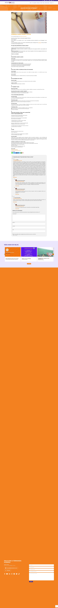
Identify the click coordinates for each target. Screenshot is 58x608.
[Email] (21, 153)
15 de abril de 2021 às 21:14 (17, 198)
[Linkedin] (18, 153)
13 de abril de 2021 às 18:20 (19, 181)
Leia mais (29, 263)
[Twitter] (19, 153)
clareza (39, 42)
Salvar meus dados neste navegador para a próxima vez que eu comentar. (24, 234)
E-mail (14, 226)
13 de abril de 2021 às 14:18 (17, 160)
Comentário (15, 213)
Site (13, 229)
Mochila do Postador (14, 149)
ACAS (15, 159)
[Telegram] (13, 153)
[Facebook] (16, 153)
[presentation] (5, 254)
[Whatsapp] (12, 153)
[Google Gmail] (22, 153)
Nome (14, 222)
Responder (15, 177)
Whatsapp (8, 570)
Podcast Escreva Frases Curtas (16, 150)
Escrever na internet (23, 36)
